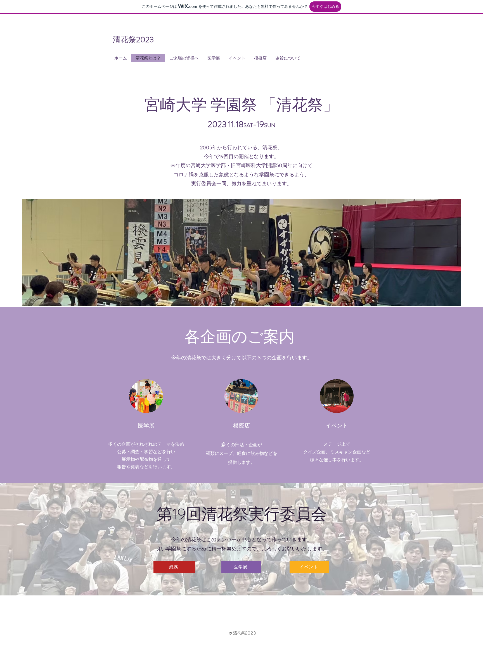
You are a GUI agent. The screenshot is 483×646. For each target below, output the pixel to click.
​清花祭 (133, 39)
